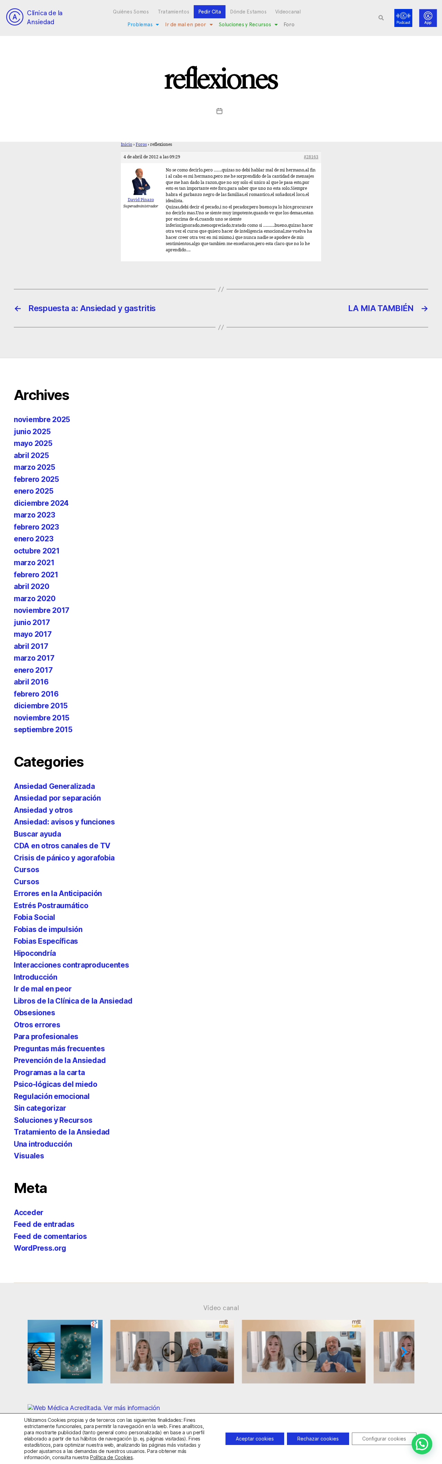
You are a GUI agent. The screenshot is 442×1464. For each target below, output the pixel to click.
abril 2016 (31, 682)
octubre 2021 (37, 551)
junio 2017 (32, 622)
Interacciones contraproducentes (71, 965)
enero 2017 (33, 670)
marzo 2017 (34, 658)
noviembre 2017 (41, 610)
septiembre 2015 (43, 729)
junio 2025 (32, 431)
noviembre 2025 (42, 419)
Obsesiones (34, 1012)
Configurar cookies (384, 1439)
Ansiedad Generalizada (54, 786)
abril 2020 (31, 586)
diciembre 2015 (41, 705)
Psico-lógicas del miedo (55, 1084)
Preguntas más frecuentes (59, 1048)
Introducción (35, 977)
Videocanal (287, 12)
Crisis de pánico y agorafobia (64, 858)
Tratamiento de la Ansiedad (62, 1132)
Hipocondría (35, 953)
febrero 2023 (36, 527)
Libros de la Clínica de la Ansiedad (73, 1001)
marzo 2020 (34, 598)
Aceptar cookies (255, 1439)
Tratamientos (173, 12)
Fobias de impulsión (48, 929)
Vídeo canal (221, 1308)
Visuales (29, 1155)
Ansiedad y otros (43, 810)
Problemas (140, 24)
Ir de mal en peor (185, 24)
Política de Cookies (111, 1457)
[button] (381, 18)
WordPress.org (40, 1248)
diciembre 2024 (41, 503)
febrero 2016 (36, 694)
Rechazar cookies (318, 1439)
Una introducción (43, 1144)
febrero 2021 (36, 574)
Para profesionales (46, 1036)
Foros (141, 144)
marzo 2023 (34, 515)
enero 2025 (33, 491)
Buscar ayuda (37, 834)
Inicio (126, 144)
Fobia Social (34, 917)
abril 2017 (31, 646)
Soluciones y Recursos (245, 24)
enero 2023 (33, 538)
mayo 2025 (33, 443)
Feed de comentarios (50, 1236)
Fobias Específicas (46, 941)
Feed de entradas (44, 1224)
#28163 (311, 157)
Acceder (29, 1212)
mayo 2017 (33, 634)
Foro (289, 24)
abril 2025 (31, 455)
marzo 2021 (34, 562)
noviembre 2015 (41, 718)
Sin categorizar (40, 1108)
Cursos (26, 869)
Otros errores (37, 1024)
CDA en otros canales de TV (62, 845)
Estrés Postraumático (51, 905)
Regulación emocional (52, 1096)
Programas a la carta (49, 1072)
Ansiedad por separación (57, 798)
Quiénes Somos (131, 12)
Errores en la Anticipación (58, 893)
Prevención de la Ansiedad (60, 1060)
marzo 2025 (34, 467)
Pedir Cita (209, 12)
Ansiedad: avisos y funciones (64, 822)
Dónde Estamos (248, 12)
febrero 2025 (36, 479)
